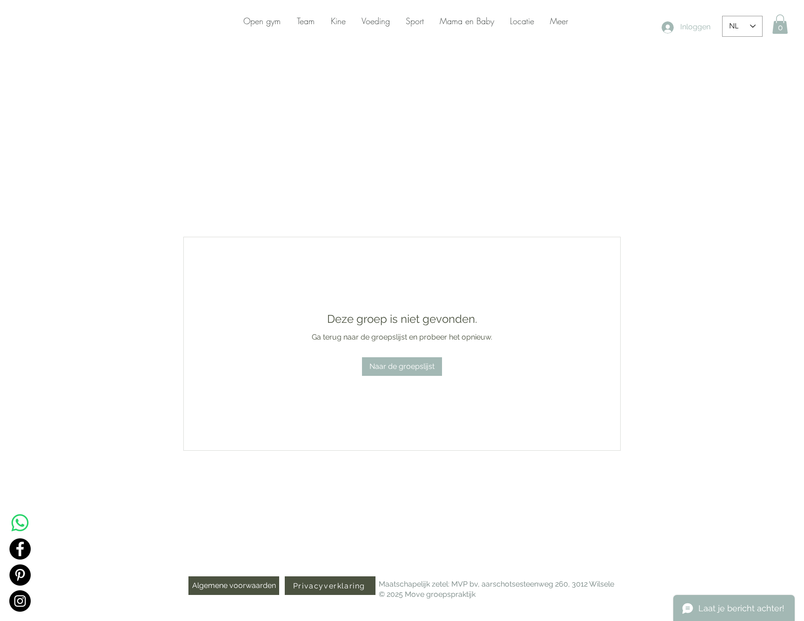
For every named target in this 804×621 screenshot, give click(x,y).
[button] (780, 24)
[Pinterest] (20, 575)
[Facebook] (20, 549)
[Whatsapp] (20, 523)
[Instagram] (20, 601)
